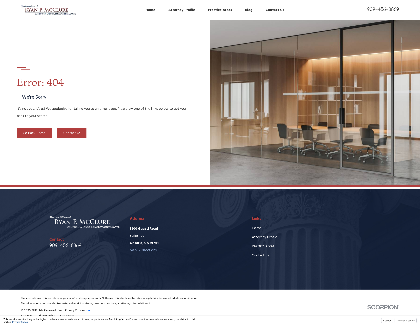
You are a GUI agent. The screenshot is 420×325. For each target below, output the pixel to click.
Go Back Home (34, 133)
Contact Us (72, 133)
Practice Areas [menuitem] (220, 10)
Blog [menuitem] (248, 10)
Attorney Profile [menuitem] (181, 10)
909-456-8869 (383, 9)
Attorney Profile (264, 237)
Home (256, 228)
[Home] (48, 10)
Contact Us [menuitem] (275, 10)
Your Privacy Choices (72, 310)
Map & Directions (143, 250)
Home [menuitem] (150, 10)
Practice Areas (263, 246)
